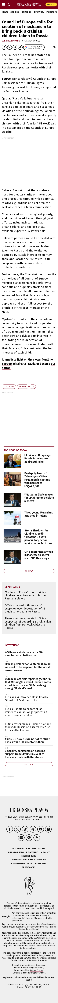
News (5, 12)
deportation (9, 387)
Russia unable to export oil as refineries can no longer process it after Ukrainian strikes (26, 712)
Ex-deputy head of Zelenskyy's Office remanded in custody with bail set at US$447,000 (37, 480)
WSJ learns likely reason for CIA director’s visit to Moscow (39, 498)
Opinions (26, 12)
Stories (14, 12)
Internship (40, 863)
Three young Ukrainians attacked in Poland (38, 514)
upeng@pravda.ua (37, 973)
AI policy (45, 852)
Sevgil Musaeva (36, 967)
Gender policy (28, 856)
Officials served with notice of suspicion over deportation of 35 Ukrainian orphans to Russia (25, 608)
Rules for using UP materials (23, 852)
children (22, 387)
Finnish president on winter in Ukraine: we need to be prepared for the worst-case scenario (28, 667)
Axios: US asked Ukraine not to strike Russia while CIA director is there (27, 740)
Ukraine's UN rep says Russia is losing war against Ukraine (37, 458)
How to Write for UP (21, 863)
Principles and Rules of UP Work (29, 860)
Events (41, 848)
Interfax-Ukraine (34, 918)
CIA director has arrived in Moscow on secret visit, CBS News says (38, 555)
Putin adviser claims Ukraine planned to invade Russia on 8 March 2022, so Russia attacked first (28, 727)
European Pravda (11, 41)
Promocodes (29, 867)
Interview (39, 12)
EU (33, 387)
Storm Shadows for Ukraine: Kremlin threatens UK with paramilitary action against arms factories (38, 537)
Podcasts (51, 12)
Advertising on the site (24, 848)
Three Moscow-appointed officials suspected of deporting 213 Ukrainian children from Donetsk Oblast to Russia (28, 623)
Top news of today (15, 450)
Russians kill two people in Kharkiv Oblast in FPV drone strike (26, 698)
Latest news (12, 645)
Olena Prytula (36, 970)
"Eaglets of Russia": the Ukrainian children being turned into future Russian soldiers (25, 595)
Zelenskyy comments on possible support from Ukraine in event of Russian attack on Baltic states (25, 754)
